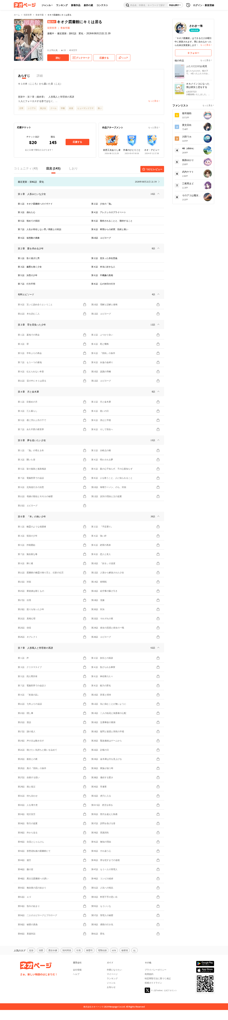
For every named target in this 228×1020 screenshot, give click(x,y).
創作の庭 (88, 5)
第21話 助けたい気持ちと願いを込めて (37, 749)
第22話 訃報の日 (100, 749)
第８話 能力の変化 (101, 685)
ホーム (17, 14)
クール (53, 108)
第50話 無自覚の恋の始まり (32, 887)
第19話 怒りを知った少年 (31, 609)
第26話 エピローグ (101, 636)
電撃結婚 (102, 950)
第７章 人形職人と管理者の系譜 (35, 647)
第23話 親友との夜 (28, 758)
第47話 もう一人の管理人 (104, 869)
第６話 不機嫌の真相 (102, 275)
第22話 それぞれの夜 (102, 618)
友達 (71, 108)
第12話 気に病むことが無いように (108, 703)
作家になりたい (114, 969)
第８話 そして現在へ (102, 429)
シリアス (32, 108)
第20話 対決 (97, 609)
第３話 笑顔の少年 (27, 535)
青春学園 (40, 14)
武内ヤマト (188, 171)
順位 (53, 136)
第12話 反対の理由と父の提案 (107, 496)
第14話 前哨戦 (99, 581)
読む (58, 57)
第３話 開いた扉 (26, 459)
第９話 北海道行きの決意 (31, 487)
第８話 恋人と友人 (101, 554)
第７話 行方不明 (26, 283)
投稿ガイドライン (153, 982)
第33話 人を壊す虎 (28, 804)
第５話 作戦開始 (26, 544)
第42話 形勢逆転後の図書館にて (34, 850)
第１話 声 (23, 657)
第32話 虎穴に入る (101, 795)
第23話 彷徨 (24, 627)
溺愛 (41, 950)
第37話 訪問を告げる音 (103, 823)
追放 (31, 950)
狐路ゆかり (188, 160)
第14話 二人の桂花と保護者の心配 (108, 713)
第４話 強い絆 (98, 535)
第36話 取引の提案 (28, 823)
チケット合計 (32, 136)
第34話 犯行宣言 (26, 814)
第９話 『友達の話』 (29, 694)
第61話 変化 (97, 933)
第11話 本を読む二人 (29, 313)
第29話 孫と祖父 (26, 786)
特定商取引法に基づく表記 (158, 978)
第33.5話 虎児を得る (102, 804)
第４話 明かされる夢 (102, 459)
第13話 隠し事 (25, 713)
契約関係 (66, 950)
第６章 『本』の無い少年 (32, 516)
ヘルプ (76, 974)
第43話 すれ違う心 (101, 850)
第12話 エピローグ (101, 313)
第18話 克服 (97, 600)
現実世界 (28, 14)
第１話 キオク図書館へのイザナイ (35, 203)
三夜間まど (188, 183)
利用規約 (149, 974)
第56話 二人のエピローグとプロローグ (37, 915)
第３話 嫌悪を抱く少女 (30, 266)
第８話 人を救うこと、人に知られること (113, 477)
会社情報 (77, 969)
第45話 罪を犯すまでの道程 (105, 860)
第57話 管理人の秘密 (102, 915)
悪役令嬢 (52, 950)
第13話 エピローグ (28, 505)
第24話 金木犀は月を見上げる (106, 758)
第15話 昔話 (24, 722)
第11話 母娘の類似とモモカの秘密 (35, 496)
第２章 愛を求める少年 (31, 248)
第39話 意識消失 (100, 832)
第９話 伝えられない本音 (31, 371)
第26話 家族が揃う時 (102, 768)
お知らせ (111, 987)
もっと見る (153, 127)
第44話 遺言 (24, 860)
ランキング (62, 5)
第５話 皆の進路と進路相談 (32, 468)
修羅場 (124, 950)
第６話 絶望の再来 (101, 544)
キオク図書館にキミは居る (59, 14)
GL (134, 950)
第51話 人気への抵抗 (102, 887)
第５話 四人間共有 (27, 676)
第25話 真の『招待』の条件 (32, 768)
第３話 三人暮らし (27, 410)
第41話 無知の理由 (101, 841)
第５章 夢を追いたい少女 (32, 440)
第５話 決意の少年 (27, 275)
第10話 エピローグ (101, 237)
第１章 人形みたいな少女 (32, 194)
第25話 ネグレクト (28, 636)
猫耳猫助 (186, 113)
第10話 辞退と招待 (101, 694)
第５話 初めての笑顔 (29, 220)
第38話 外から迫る (28, 832)
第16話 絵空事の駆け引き (104, 590)
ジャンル (46, 5)
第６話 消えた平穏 (101, 420)
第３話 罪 (23, 343)
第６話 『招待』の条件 (103, 353)
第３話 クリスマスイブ (30, 667)
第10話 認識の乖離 (101, 371)
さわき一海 (196, 26)
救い (100, 108)
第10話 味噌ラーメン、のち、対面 (108, 487)
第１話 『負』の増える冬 (31, 450)
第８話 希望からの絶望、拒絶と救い (109, 229)
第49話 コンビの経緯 (102, 878)
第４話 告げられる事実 (103, 667)
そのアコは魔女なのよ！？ (191, 195)
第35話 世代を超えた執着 (104, 814)
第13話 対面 (24, 581)
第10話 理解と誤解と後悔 (104, 304)
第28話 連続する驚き (102, 777)
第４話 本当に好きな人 (103, 266)
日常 (21, 108)
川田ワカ (186, 136)
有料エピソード (26, 294)
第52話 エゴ (24, 896)
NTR (114, 950)
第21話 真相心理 (26, 618)
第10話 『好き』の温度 (103, 563)
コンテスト (102, 5)
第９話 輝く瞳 (25, 563)
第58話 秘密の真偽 (28, 924)
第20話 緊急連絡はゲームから (106, 740)
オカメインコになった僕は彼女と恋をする (197, 85)
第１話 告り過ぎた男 (29, 258)
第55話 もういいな (101, 906)
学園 (63, 108)
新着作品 (75, 5)
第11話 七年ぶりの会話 (30, 703)
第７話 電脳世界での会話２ (32, 685)
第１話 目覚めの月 (27, 401)
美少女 (43, 108)
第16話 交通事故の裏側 (104, 722)
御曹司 (89, 950)
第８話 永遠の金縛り (102, 362)
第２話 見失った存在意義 (104, 258)
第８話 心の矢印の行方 (103, 283)
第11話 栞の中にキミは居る (32, 380)
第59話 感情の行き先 (102, 924)
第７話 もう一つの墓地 (30, 362)
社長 (78, 950)
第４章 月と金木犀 (28, 391)
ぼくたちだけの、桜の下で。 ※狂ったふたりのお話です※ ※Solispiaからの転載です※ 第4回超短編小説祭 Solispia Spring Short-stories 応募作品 (198, 72)
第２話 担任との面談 (102, 657)
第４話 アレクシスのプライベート (108, 212)
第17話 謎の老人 (26, 731)
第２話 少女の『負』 (102, 203)
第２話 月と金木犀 (101, 401)
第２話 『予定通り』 (102, 526)
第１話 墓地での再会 (29, 334)
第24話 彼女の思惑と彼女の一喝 (107, 627)
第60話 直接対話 (26, 933)
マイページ (112, 974)
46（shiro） (188, 148)
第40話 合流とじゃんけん (31, 841)
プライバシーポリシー (155, 969)
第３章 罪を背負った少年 (32, 324)
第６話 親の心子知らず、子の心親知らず (112, 468)
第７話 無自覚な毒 (27, 554)
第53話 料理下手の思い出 (104, 896)
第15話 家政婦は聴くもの (31, 590)
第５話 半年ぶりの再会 (30, 353)
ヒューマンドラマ (85, 108)
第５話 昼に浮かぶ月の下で (32, 420)
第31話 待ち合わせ (28, 795)
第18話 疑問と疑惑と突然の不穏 (107, 731)
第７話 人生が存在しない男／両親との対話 (39, 229)
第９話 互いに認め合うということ (35, 304)
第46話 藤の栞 (25, 869)
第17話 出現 (24, 600)
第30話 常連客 (99, 786)
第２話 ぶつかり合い (102, 334)
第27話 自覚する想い (29, 777)
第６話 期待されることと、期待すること (112, 220)
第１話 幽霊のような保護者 (32, 526)
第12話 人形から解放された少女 (107, 572)
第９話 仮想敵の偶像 (29, 237)
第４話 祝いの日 (100, 410)
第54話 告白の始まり (29, 906)
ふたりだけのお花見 (196, 66)
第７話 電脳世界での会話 (31, 477)
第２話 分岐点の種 (101, 450)
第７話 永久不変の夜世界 (31, 429)
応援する (77, 142)
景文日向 (186, 124)
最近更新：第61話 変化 (70, 33)
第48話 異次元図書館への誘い (33, 878)
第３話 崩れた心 (26, 212)
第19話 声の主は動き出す (31, 740)
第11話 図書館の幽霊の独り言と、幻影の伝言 (41, 572)
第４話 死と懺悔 (100, 343)
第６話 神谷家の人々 (102, 676)
